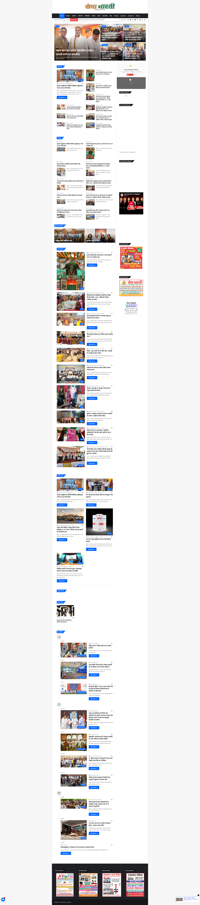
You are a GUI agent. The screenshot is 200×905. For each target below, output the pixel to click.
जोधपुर (104, 26)
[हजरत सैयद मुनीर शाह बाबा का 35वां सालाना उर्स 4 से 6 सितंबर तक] (111, 33)
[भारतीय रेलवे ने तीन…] (100, 236)
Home (62, 15)
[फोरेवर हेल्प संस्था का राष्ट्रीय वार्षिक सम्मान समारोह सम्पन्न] (61, 115)
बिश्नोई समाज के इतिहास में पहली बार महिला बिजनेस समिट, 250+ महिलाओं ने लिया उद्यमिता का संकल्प (104, 108)
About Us (123, 15)
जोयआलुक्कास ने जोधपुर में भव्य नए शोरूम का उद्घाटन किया (77, 847)
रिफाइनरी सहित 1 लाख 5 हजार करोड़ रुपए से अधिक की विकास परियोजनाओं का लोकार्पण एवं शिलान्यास (101, 689)
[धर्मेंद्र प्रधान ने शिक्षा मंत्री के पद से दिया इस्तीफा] (111, 51)
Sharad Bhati (61, 566)
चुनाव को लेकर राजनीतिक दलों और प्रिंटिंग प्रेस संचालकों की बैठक (91, 19)
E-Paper (116, 15)
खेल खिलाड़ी (59, 226)
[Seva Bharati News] (130, 65)
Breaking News (106, 45)
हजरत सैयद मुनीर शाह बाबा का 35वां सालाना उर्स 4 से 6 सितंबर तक (111, 37)
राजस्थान (74, 15)
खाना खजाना (105, 15)
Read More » (62, 97)
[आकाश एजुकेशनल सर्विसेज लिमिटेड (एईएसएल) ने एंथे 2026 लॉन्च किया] (77, 42)
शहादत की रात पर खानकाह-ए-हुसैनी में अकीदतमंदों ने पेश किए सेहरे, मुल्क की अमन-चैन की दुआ (99, 432)
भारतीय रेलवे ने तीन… (93, 240)
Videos (138, 15)
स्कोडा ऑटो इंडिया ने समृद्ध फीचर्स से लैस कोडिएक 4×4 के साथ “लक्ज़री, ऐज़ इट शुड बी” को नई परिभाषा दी (70, 529)
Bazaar (58, 26)
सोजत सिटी (128, 26)
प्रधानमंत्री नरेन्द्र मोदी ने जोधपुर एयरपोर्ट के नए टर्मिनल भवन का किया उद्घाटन (104, 126)
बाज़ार (111, 15)
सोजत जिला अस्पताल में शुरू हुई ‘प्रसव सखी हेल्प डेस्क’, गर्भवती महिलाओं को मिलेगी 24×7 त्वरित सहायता (98, 166)
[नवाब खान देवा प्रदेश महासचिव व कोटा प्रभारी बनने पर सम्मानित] (61, 107)
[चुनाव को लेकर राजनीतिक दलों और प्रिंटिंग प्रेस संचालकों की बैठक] (134, 33)
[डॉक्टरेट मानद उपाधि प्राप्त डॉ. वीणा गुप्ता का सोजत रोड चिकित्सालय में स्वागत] (61, 124)
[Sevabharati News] (100, 6)
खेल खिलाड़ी (87, 15)
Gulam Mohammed (62, 83)
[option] (100, 42)
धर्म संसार (93, 15)
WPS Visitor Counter (134, 313)
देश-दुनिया (68, 15)
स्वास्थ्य (98, 15)
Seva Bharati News (131, 70)
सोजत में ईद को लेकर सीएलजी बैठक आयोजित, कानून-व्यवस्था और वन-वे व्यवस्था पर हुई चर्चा (99, 804)
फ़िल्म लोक (81, 15)
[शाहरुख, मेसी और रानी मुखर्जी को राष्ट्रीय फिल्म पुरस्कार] (65, 610)
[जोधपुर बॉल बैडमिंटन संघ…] (69, 236)
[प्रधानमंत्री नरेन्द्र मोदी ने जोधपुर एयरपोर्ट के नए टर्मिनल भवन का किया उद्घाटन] (90, 125)
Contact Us (131, 15)
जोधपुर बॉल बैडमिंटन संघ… (64, 240)
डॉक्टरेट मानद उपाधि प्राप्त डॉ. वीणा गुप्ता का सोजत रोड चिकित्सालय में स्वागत (75, 126)
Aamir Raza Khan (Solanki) (94, 446)
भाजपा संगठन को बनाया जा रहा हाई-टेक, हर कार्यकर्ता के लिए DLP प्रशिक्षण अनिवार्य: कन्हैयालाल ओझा (104, 117)
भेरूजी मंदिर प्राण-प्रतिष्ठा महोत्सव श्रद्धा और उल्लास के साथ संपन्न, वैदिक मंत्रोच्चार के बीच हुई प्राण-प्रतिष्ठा (99, 451)
